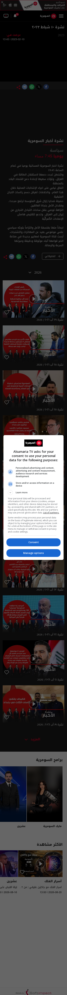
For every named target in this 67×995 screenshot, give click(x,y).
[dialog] (33, 497)
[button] (33, 492)
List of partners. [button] (51, 512)
